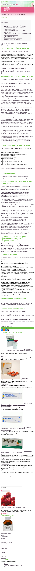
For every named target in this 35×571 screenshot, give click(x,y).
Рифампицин (25, 378)
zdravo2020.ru (10, 323)
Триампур (3, 535)
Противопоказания (9, 29)
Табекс (2, 557)
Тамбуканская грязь (6, 542)
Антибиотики (28, 349)
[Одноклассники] (4, 330)
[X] (8, 330)
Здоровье (6, 7)
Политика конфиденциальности (13, 565)
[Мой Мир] (6, 330)
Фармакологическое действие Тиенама (15, 26)
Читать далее (4, 513)
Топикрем (3, 543)
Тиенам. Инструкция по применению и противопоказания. (17, 350)
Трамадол (3, 558)
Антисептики (27, 427)
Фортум (4, 356)
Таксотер (3, 548)
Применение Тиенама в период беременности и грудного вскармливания (17, 34)
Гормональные (28, 403)
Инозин (4, 458)
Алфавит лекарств (15, 14)
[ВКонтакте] (2, 330)
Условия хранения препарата (12, 39)
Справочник (7, 11)
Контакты (6, 567)
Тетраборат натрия (6, 533)
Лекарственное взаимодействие (13, 38)
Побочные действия (9, 36)
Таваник (3, 552)
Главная (6, 564)
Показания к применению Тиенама (14, 27)
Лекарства (7, 9)
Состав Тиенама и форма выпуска (13, 24)
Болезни (6, 10)
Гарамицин (5, 384)
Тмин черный (4, 536)
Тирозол (3, 538)
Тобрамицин (5, 464)
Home (2, 14)
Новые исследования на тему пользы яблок (13, 507)
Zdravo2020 (4, 1)
